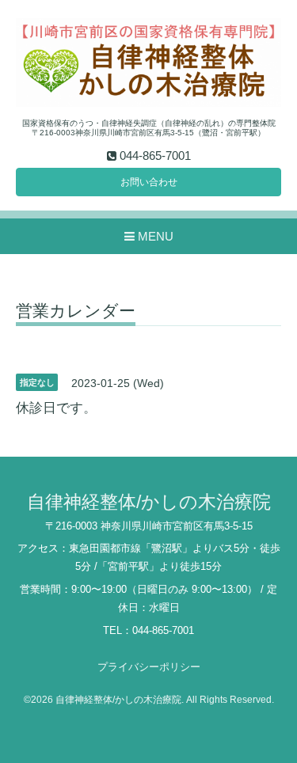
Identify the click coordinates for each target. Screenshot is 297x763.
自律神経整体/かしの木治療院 (149, 502)
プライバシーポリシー (148, 667)
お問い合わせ (148, 182)
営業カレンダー (75, 311)
